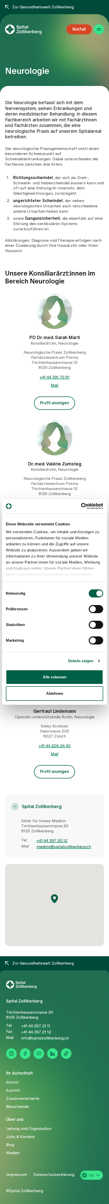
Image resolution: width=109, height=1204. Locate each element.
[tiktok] (66, 1053)
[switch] (96, 609)
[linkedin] (52, 1053)
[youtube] (38, 1053)
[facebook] (25, 1053)
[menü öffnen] (99, 29)
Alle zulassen (54, 677)
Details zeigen (80, 661)
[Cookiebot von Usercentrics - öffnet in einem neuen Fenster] (81, 506)
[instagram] (11, 1053)
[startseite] (32, 29)
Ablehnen (54, 693)
